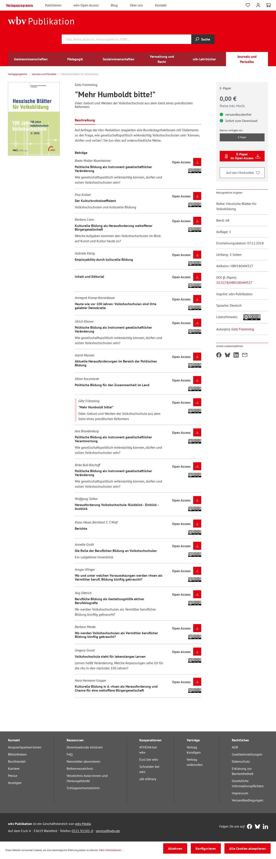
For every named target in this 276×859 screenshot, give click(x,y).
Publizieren (53, 5)
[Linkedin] (264, 827)
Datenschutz (241, 761)
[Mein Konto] (258, 4)
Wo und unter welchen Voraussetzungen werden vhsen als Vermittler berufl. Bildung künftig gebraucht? (118, 577)
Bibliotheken (17, 754)
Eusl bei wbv (148, 759)
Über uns (136, 5)
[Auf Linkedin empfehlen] (236, 355)
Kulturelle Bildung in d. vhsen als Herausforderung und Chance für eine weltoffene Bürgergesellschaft (116, 688)
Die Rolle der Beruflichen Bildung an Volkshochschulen (116, 550)
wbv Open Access (86, 5)
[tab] (85, 120)
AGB (235, 747)
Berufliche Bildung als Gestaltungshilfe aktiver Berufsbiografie (109, 601)
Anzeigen (15, 783)
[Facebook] (248, 827)
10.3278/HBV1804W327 (234, 282)
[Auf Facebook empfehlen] (218, 355)
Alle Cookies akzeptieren (247, 848)
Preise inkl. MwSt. (232, 106)
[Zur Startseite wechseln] (41, 20)
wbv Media (83, 824)
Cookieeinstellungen (247, 754)
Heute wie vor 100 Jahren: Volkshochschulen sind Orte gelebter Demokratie (115, 306)
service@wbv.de (108, 831)
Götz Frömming (242, 329)
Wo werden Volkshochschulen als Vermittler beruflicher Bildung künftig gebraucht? (116, 635)
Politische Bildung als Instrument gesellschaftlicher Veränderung (113, 169)
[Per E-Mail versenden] (244, 355)
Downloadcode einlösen (85, 747)
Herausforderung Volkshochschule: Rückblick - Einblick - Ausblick (116, 507)
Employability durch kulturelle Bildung (104, 259)
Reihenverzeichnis (80, 768)
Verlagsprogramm (19, 5)
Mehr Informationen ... (111, 850)
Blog (114, 5)
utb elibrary (147, 779)
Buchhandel (17, 761)
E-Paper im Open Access (242, 156)
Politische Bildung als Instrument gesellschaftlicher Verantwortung (113, 439)
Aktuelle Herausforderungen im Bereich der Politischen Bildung (116, 363)
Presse (12, 775)
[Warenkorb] (268, 5)
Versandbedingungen (247, 800)
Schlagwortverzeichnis (83, 788)
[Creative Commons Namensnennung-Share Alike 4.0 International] (249, 317)
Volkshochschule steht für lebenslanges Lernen (110, 656)
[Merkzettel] (248, 5)
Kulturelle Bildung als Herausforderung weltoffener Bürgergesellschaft (113, 227)
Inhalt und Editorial (89, 276)
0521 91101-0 (82, 831)
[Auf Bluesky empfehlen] (227, 355)
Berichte (81, 528)
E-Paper (242, 137)
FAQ (70, 754)
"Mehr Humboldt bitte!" (96, 407)
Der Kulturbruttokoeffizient (95, 200)
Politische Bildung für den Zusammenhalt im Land (112, 385)
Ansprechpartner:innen (24, 747)
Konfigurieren (206, 848)
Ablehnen (175, 848)
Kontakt (160, 5)
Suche (205, 39)
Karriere (13, 768)
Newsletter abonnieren (83, 761)
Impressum (240, 793)
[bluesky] (256, 827)
